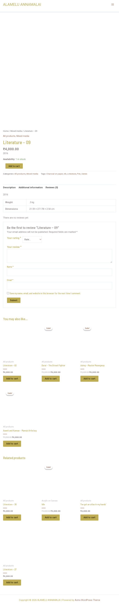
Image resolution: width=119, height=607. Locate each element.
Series (84, 174)
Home (6, 131)
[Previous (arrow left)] (5, 303)
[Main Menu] (112, 4)
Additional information (31, 187)
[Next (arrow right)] (113, 303)
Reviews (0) (52, 187)
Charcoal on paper (54, 174)
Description (9, 187)
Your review (14, 246)
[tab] (9, 188)
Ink (65, 174)
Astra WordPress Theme (87, 600)
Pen (79, 174)
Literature (71, 174)
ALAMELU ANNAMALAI (22, 4)
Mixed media (16, 131)
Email (10, 280)
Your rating (14, 237)
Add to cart (14, 166)
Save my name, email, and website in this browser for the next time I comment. (45, 293)
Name (10, 266)
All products (9, 136)
